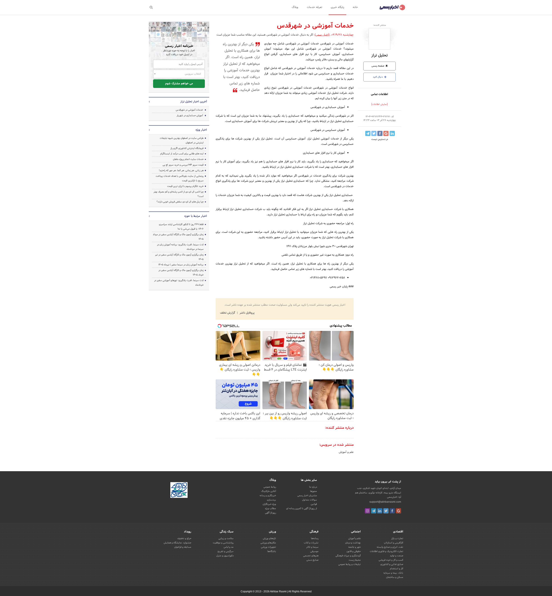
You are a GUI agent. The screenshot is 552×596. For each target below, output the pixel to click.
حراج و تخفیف (184, 538)
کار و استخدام (396, 569)
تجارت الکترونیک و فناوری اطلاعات (386, 551)
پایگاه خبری (337, 7)
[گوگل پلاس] (398, 510)
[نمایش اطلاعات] (379, 104)
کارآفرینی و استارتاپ (393, 543)
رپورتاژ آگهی (270, 513)
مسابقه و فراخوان (182, 547)
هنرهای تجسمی (310, 556)
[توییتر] (386, 510)
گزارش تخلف (228, 313)
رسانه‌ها (314, 538)
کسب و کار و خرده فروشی (391, 560)
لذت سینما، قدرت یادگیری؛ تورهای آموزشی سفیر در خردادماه (179, 282)
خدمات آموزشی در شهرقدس (189, 110)
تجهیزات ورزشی (268, 547)
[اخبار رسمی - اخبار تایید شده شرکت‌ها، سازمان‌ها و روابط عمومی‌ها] (392, 7)
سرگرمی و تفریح (226, 551)
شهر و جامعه (354, 547)
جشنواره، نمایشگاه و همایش (177, 543)
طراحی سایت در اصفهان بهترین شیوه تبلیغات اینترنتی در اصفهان (182, 140)
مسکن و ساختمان (394, 577)
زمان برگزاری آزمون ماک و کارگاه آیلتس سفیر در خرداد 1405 (181, 272)
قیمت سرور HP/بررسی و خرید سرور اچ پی (183, 165)
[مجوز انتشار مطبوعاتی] (179, 490)
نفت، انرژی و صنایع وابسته (390, 547)
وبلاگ (295, 7)
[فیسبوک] (392, 510)
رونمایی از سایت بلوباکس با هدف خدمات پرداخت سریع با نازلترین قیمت (180, 178)
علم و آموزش (346, 452)
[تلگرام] (373, 510)
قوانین (314, 504)
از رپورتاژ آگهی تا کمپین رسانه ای (301, 508)
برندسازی (271, 500)
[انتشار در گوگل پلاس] (386, 133)
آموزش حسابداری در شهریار (190, 115)
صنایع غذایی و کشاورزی (391, 564)
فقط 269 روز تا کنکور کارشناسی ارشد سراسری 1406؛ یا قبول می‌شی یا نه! (181, 226)
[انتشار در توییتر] (373, 133)
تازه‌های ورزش (269, 538)
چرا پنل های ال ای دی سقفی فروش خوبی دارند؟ (180, 202)
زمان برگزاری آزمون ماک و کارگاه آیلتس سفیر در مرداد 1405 (178, 237)
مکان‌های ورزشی (268, 543)
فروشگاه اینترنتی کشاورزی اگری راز (187, 148)
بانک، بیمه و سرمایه (393, 573)
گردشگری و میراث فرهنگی (348, 556)
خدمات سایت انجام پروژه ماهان (188, 159)
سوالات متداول (309, 500)
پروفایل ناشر (246, 313)
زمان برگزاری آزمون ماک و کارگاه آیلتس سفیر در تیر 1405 (179, 257)
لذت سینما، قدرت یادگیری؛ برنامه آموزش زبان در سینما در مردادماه (180, 247)
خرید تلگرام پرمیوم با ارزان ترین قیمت (185, 186)
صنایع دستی (312, 560)
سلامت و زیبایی (226, 538)
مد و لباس (229, 547)
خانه (355, 7)
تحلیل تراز (379, 55)
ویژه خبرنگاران (269, 504)
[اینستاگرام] (367, 510)
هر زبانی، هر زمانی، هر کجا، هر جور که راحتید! (181, 170)
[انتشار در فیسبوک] (380, 133)
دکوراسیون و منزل (225, 556)
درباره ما (313, 487)
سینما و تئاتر (312, 547)
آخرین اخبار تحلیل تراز (193, 101)
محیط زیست (355, 560)
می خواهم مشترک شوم (179, 83)
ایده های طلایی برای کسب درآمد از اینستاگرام (182, 154)
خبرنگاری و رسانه (268, 495)
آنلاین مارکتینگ (268, 491)
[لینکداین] (379, 510)
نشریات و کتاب (311, 543)
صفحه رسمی (378, 66)
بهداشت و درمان (353, 543)
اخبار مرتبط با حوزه (195, 216)
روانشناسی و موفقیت (223, 543)
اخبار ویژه (201, 130)
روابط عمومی (269, 487)
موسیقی (314, 551)
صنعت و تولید (396, 556)
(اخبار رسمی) (322, 35)
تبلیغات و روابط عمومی (349, 564)
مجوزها (313, 491)
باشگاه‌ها (271, 551)
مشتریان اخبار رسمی (307, 495)
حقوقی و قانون (354, 551)
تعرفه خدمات (314, 7)
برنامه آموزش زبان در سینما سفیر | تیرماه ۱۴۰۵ (181, 265)
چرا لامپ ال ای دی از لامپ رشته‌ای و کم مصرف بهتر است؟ (179, 194)
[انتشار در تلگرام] (367, 133)
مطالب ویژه (270, 508)
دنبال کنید (378, 77)
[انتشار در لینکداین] (392, 133)
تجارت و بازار (397, 538)
